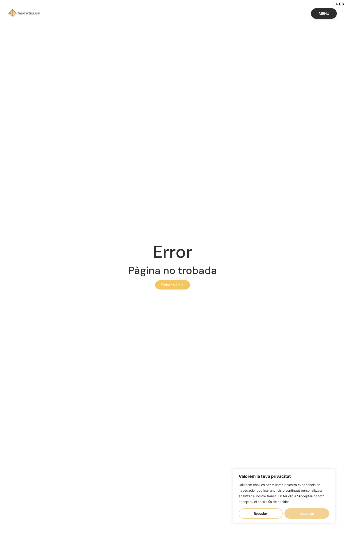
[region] (284, 496)
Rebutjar (260, 513)
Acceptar (307, 513)
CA (335, 4)
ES (341, 4)
